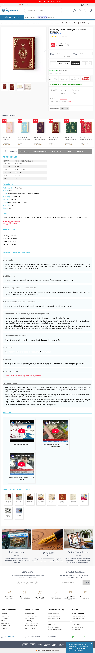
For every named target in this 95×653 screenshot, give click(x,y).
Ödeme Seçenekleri (53, 613)
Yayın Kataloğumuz (6, 625)
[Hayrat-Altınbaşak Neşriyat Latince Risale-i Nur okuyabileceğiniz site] (73, 499)
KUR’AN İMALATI (9, 637)
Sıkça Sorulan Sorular (30, 628)
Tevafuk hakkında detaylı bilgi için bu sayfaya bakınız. (23, 376)
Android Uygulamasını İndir (11, 222)
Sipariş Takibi (51, 624)
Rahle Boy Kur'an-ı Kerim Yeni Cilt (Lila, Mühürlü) (39, 138)
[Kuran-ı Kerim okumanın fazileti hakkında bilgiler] (8, 499)
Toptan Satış (4, 618)
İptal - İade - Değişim (53, 627)
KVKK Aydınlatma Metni (31, 625)
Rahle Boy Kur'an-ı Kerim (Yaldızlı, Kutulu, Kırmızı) (86, 138)
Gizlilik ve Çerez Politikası (31, 623)
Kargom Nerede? (87, 5)
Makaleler (19, 515)
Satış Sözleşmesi (29, 618)
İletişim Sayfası (76, 629)
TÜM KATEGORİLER (12, 17)
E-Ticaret (42, 650)
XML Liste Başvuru (6, 621)
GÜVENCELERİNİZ (34, 637)
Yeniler (27, 17)
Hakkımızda (4, 613)
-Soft (38, 650)
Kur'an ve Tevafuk (5, 623)
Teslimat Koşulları (29, 613)
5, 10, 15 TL (51, 17)
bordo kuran (64, 108)
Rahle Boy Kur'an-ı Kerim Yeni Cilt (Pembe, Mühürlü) (8, 138)
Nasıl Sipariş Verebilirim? (55, 629)
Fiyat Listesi (4, 628)
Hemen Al (75, 63)
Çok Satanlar (33, 17)
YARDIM (53, 637)
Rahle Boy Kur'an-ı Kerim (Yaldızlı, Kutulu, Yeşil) (71, 138)
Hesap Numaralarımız (54, 616)
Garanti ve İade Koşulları (31, 616)
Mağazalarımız (5, 616)
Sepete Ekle (63, 63)
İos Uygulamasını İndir (10, 224)
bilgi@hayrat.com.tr (77, 627)
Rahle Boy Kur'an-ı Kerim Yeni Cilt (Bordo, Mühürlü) (54, 138)
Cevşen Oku (84, 501)
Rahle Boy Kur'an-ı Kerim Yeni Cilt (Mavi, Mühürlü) (24, 138)
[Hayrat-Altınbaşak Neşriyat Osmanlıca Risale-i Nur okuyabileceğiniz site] (62, 499)
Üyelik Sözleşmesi (29, 621)
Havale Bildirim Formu (54, 618)
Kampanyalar (42, 17)
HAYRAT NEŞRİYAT (55, 34)
